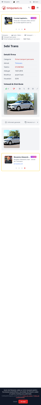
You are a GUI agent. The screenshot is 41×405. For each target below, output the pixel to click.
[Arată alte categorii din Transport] (34, 35)
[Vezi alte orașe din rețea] (9, 35)
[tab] (16, 29)
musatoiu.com (19, 164)
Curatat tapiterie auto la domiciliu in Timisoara (21, 18)
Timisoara (18, 63)
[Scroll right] (36, 122)
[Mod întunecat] (30, 2)
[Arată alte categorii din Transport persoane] (17, 37)
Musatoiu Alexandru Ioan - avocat (21, 157)
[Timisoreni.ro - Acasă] (13, 7)
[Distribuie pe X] (24, 89)
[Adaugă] (33, 7)
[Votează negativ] (13, 89)
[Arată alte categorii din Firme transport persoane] (21, 39)
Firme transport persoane (24, 59)
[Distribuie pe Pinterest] (33, 89)
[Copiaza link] (37, 89)
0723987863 (19, 67)
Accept (23, 402)
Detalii (15, 401)
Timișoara (5, 35)
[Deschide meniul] (37, 8)
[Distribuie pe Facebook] (20, 89)
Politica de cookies (28, 396)
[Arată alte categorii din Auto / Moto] (22, 35)
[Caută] (29, 7)
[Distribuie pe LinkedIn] (28, 89)
